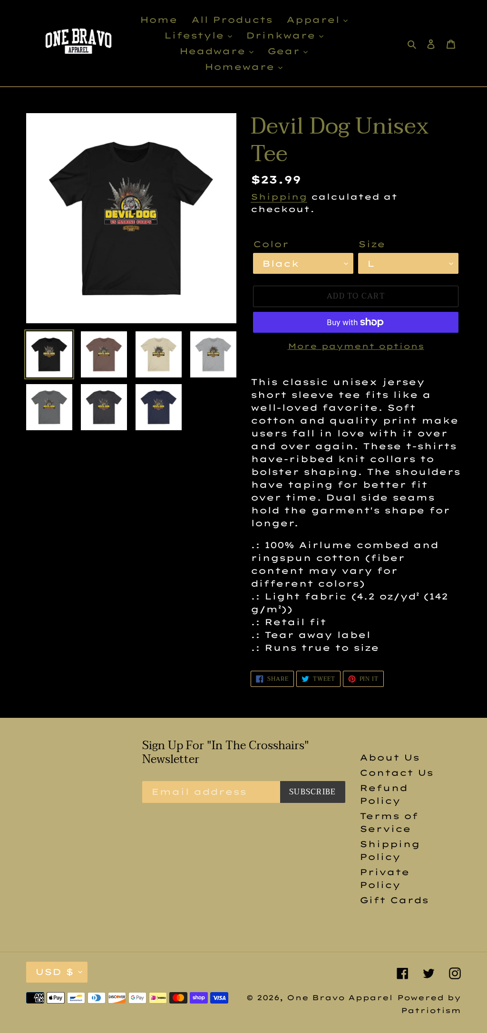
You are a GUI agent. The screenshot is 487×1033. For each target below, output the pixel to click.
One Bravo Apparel (340, 997)
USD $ (54, 971)
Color (271, 244)
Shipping (279, 197)
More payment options (356, 346)
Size (371, 244)
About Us (389, 757)
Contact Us (396, 772)
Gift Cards (394, 900)
